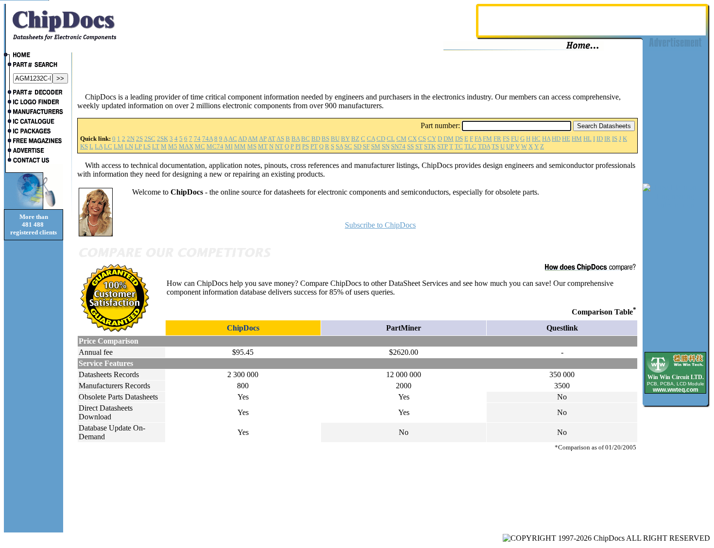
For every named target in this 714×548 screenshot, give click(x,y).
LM (118, 146)
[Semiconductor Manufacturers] (33, 112)
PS (305, 146)
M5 (172, 146)
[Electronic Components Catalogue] (33, 122)
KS (84, 146)
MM (240, 146)
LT (155, 146)
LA (98, 146)
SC (348, 146)
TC (459, 146)
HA (546, 138)
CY (431, 138)
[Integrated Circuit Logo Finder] (33, 103)
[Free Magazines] (33, 142)
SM (375, 146)
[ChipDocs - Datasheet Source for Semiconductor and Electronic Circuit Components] (33, 56)
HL (587, 138)
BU (335, 138)
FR (497, 138)
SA (339, 146)
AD (242, 138)
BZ (355, 138)
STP (442, 146)
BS (325, 138)
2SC (149, 138)
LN (129, 146)
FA (478, 138)
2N (131, 138)
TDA (484, 146)
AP (263, 138)
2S (139, 138)
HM (577, 138)
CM (401, 138)
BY (345, 138)
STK (430, 146)
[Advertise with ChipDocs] (33, 151)
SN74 (398, 146)
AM (253, 138)
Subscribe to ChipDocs (380, 225)
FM (487, 138)
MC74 (214, 146)
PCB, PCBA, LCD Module (675, 383)
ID (599, 138)
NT (279, 146)
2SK (162, 138)
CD (380, 138)
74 (197, 138)
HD (556, 138)
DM (448, 138)
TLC (470, 146)
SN (386, 146)
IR (607, 138)
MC (200, 146)
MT (263, 146)
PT (314, 146)
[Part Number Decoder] (33, 93)
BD (315, 138)
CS (422, 138)
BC (305, 138)
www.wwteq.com (675, 389)
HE (566, 138)
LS (147, 146)
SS (410, 146)
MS (251, 146)
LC (108, 146)
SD (357, 146)
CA (371, 138)
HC (536, 138)
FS (506, 138)
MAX (186, 146)
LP (138, 146)
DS (459, 138)
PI (298, 146)
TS (495, 146)
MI (229, 146)
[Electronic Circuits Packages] (33, 132)
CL (391, 138)
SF (366, 146)
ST (419, 146)
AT (271, 138)
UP (510, 146)
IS (614, 138)
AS (280, 138)
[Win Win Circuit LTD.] (675, 372)
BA (295, 138)
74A (207, 138)
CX (412, 138)
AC (232, 138)
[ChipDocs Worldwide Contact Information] (33, 160)
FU (515, 138)
